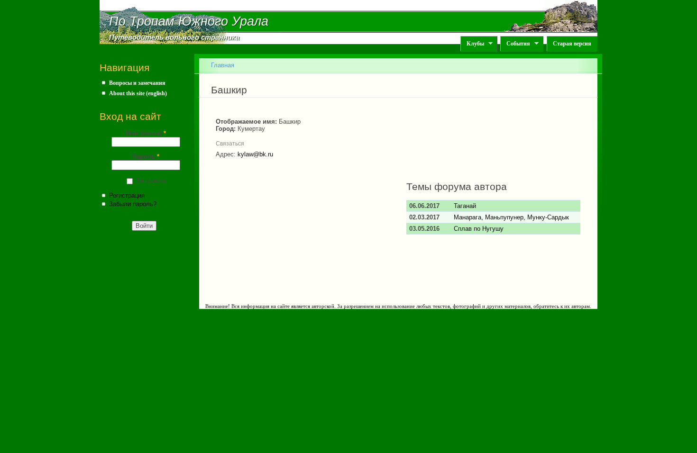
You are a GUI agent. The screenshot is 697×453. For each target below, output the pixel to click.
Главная (222, 65)
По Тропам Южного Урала (188, 21)
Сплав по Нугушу (479, 228)
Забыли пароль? (132, 204)
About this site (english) (138, 93)
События (515, 43)
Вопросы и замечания (137, 83)
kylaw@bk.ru (255, 154)
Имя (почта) (146, 133)
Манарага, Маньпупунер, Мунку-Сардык (511, 217)
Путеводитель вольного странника (174, 37)
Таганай (465, 205)
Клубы (472, 43)
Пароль (145, 156)
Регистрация (127, 195)
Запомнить (151, 180)
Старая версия (572, 43)
